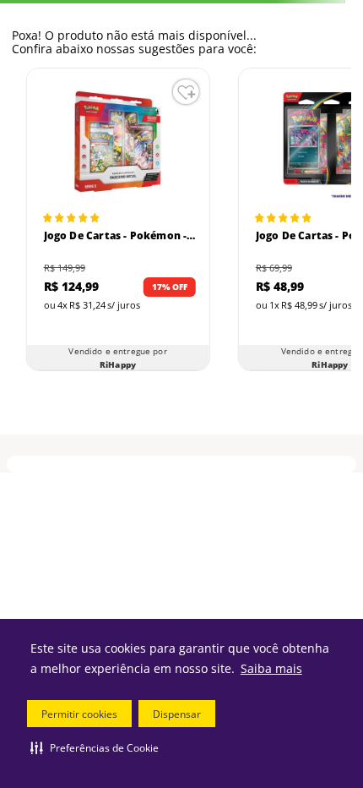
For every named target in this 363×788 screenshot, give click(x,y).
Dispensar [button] (177, 714)
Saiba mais (271, 668)
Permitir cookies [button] (79, 714)
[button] (94, 747)
